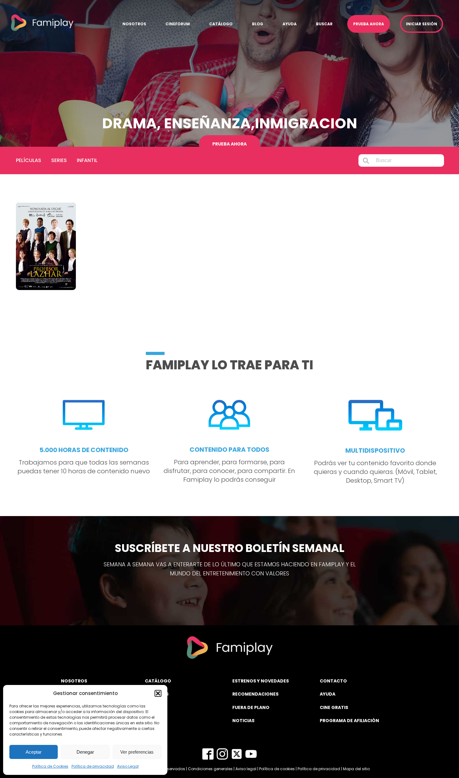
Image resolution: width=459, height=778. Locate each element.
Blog (257, 24)
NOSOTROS (74, 681)
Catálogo (221, 24)
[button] (158, 693)
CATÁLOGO (158, 681)
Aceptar (34, 752)
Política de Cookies (50, 766)
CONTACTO (333, 681)
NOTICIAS (243, 720)
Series (59, 160)
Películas (28, 160)
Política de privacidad (93, 766)
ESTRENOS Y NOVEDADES (260, 681)
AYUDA (327, 694)
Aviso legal (245, 768)
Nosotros (134, 24)
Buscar (324, 24)
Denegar (85, 752)
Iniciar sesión (421, 24)
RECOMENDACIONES (255, 694)
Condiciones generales (210, 768)
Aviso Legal (128, 766)
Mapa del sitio (356, 768)
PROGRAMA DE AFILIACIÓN (349, 720)
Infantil (87, 160)
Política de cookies (277, 768)
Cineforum (177, 24)
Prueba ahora (368, 24)
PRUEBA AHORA (229, 144)
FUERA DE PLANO (250, 707)
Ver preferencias (137, 752)
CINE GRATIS (334, 707)
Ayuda (290, 24)
